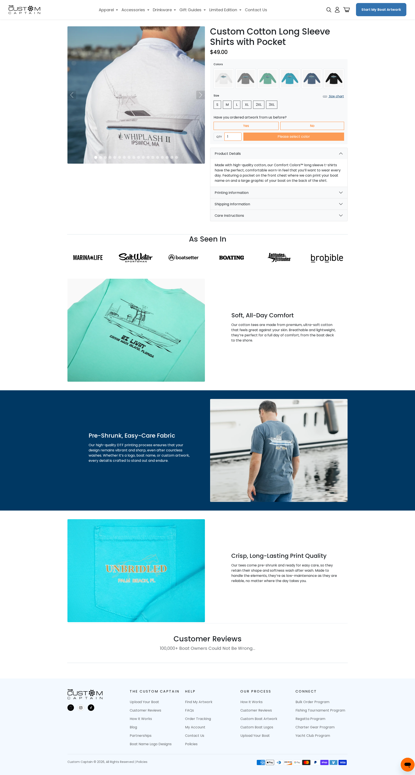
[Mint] (268, 78)
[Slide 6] (119, 157)
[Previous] (71, 95)
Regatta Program (310, 718)
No (312, 125)
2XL (259, 104)
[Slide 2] (100, 157)
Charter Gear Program (315, 727)
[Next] (200, 95)
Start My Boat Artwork (381, 9)
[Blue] (290, 78)
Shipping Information (232, 204)
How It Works (141, 718)
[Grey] (246, 78)
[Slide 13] (152, 157)
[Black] (334, 78)
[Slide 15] (162, 157)
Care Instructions (229, 215)
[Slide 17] (171, 157)
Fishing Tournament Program (320, 710)
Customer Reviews (145, 710)
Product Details (228, 153)
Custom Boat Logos (256, 727)
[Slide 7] (124, 157)
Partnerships (141, 735)
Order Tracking (198, 718)
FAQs (189, 710)
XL (247, 104)
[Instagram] (80, 707)
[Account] (337, 9)
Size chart (336, 96)
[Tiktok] (91, 707)
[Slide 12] (148, 157)
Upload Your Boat (144, 701)
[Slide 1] (95, 157)
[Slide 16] (167, 157)
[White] (224, 78)
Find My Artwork (198, 701)
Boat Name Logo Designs (151, 744)
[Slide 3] (105, 157)
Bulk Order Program (312, 701)
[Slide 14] (157, 157)
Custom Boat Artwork (258, 718)
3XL (272, 104)
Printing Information (232, 192)
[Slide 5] (114, 157)
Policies (191, 744)
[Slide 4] (110, 157)
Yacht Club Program (312, 735)
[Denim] (312, 78)
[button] (108, 9)
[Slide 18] (176, 157)
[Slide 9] (133, 157)
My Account (195, 727)
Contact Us (194, 735)
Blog (133, 727)
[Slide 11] (143, 157)
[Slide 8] (129, 157)
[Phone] (70, 707)
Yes (246, 125)
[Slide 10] (138, 157)
